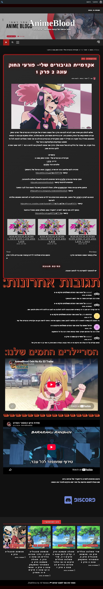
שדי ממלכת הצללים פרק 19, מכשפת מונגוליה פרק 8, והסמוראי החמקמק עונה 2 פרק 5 (88, 537)
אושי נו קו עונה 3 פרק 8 (73, 337)
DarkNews (32, 583)
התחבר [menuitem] (95, 2)
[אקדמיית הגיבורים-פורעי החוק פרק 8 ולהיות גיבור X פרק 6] (52, 227)
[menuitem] (101, 2)
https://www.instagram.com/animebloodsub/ (48, 191)
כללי (83, 59)
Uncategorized (91, 59)
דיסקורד (48, 170)
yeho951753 (87, 315)
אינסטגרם (62, 188)
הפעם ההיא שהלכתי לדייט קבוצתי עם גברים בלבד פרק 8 (28, 255)
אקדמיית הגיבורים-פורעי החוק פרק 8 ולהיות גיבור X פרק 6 (52, 238)
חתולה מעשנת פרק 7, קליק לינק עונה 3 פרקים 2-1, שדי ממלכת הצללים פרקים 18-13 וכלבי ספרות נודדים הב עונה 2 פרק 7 (64, 537)
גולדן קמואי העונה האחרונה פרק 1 (83, 253)
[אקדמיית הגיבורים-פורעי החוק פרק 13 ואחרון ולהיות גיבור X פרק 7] (82, 227)
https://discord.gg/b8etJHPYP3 (49, 173)
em (92, 78)
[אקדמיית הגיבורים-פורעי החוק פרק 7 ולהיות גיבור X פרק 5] (21, 227)
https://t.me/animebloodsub (42, 182)
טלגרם (46, 165)
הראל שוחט (87, 326)
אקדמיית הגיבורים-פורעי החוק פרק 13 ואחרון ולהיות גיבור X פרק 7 (82, 238)
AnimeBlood (51, 23)
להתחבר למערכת (87, 271)
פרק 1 (49, 161)
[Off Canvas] (98, 42)
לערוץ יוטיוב (6, 42)
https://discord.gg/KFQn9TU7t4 (48, 213)
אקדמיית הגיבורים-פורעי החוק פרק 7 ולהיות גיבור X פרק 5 (21, 238)
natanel (89, 292)
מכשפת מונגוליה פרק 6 (14, 537)
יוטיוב (78, 197)
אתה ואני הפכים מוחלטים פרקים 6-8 (68, 292)
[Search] (12, 42)
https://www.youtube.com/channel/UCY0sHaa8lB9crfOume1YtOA (49, 204)
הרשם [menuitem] (89, 2)
